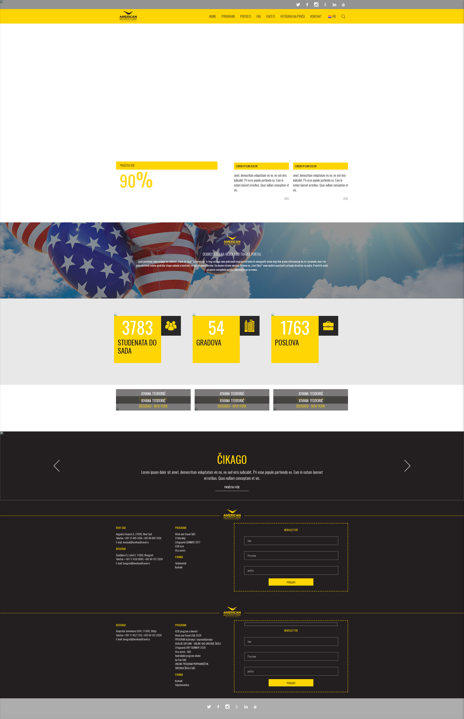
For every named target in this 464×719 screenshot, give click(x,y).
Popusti (245, 16)
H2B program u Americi (186, 631)
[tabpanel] (232, 76)
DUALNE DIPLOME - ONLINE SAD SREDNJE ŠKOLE (198, 643)
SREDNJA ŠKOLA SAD (185, 668)
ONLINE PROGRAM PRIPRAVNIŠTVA (191, 664)
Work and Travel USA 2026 (188, 635)
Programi (228, 16)
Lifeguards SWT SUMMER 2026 (190, 647)
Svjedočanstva (182, 685)
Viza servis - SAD (183, 652)
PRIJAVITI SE (232, 24)
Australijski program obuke (188, 656)
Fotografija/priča (292, 16)
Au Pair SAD (180, 660)
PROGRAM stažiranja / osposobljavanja (194, 639)
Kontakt (316, 16)
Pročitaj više (232, 487)
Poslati (291, 582)
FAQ (258, 16)
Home (212, 16)
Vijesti (270, 16)
